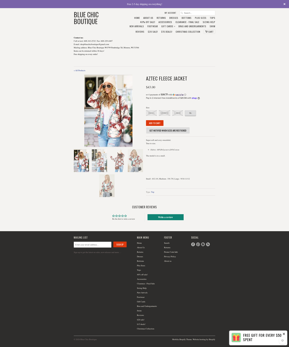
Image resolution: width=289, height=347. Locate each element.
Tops (212, 17)
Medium (164, 113)
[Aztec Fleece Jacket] (108, 111)
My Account (170, 12)
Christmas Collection (188, 31)
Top (152, 192)
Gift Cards (168, 26)
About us (167, 261)
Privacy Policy (170, 256)
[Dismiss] (283, 334)
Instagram (203, 244)
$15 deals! (166, 31)
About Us (148, 17)
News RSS (208, 244)
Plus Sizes (200, 17)
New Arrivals (137, 26)
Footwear (152, 26)
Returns (161, 17)
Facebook (193, 244)
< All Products (79, 70)
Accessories (165, 22)
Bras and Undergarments (192, 26)
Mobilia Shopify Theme (182, 339)
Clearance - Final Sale (187, 22)
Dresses (173, 17)
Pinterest (198, 244)
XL (190, 113)
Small (151, 113)
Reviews (140, 31)
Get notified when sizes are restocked (167, 130)
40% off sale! (147, 22)
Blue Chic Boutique (86, 17)
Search (166, 243)
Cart (211, 31)
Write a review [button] (165, 217)
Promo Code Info (171, 252)
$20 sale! (153, 31)
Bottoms (186, 17)
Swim (212, 26)
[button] (180, 94)
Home (137, 17)
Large (177, 113)
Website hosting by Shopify (204, 339)
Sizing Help (209, 22)
